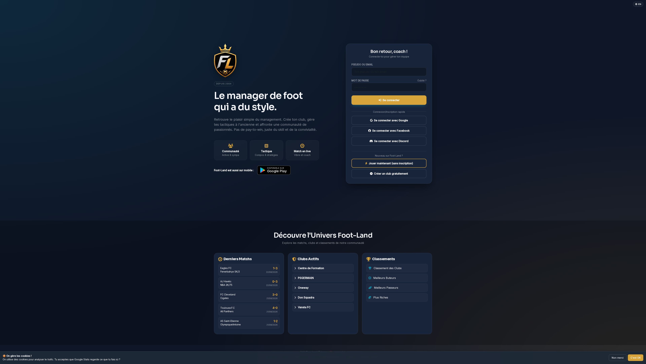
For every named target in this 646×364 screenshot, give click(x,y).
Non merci (618, 357)
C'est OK (636, 357)
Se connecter (391, 100)
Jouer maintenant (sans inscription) (391, 163)
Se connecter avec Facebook (391, 130)
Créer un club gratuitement (391, 173)
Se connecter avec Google (391, 120)
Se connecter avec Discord (391, 141)
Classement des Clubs (387, 268)
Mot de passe (360, 80)
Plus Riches (380, 297)
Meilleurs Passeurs (385, 287)
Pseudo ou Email (362, 64)
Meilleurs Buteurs (384, 278)
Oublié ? (421, 80)
